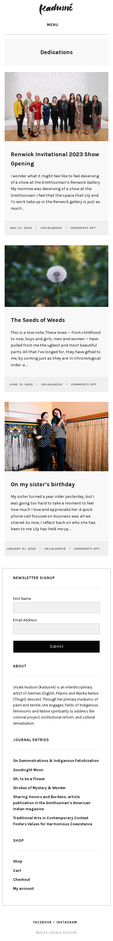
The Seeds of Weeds (38, 320)
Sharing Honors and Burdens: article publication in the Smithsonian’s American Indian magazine (51, 803)
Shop (17, 861)
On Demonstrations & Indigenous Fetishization (56, 760)
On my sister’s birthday (43, 484)
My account (23, 888)
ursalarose (52, 228)
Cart (17, 870)
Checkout (21, 879)
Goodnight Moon (28, 770)
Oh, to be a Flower (29, 779)
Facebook (42, 922)
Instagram (67, 922)
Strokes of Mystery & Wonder (39, 788)
